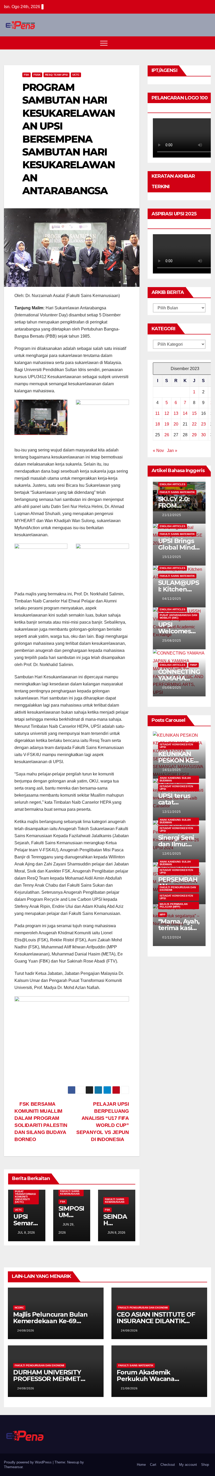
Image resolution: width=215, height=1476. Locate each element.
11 (157, 413)
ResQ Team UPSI (56, 74)
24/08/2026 (25, 1330)
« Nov (158, 450)
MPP (162, 914)
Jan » (172, 450)
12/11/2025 (171, 812)
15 (194, 413)
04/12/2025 (171, 599)
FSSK (37, 74)
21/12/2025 (171, 515)
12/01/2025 (171, 854)
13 (176, 413)
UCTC (75, 74)
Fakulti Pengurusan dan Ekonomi (178, 888)
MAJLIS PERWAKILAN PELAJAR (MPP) (173, 905)
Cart (153, 1465)
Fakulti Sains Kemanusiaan (69, 1192)
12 (166, 413)
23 (203, 424)
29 (194, 435)
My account (188, 1465)
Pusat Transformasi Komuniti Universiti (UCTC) (25, 1196)
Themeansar (13, 1467)
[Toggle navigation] (104, 42)
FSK (26, 74)
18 (157, 424)
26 (166, 435)
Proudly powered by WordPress (28, 1462)
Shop (205, 1465)
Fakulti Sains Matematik (177, 492)
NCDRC (19, 1307)
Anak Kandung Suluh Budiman (175, 779)
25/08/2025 (171, 640)
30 (203, 435)
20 (176, 424)
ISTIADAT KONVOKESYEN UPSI (176, 745)
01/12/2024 (171, 937)
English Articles (172, 484)
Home (141, 1465)
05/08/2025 (171, 688)
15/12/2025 (171, 557)
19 (166, 424)
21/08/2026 (129, 1388)
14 (185, 413)
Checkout (167, 1465)
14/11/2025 (171, 770)
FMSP (193, 664)
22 (194, 424)
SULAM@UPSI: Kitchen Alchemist (178, 589)
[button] (197, 43)
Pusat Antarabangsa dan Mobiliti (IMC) (178, 616)
